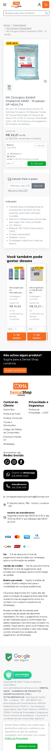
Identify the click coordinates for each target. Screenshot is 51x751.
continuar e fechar (27, 746)
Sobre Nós (8, 410)
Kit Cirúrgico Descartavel (18, 28)
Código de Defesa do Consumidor (12, 431)
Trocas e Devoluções (9, 424)
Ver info (41, 146)
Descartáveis (19, 25)
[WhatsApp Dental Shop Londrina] (6, 461)
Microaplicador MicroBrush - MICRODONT (16, 290)
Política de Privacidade (16, 738)
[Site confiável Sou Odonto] (17, 675)
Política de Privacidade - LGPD (38, 411)
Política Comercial (12, 418)
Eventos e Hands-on (12, 438)
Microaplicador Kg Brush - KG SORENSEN (36, 290)
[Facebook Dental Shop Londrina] (21, 461)
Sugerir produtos (15, 370)
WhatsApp (9, 444)
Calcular (38, 185)
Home (6, 25)
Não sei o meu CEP (18, 190)
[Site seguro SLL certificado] (17, 657)
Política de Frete (11, 414)
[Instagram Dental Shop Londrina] (14, 461)
